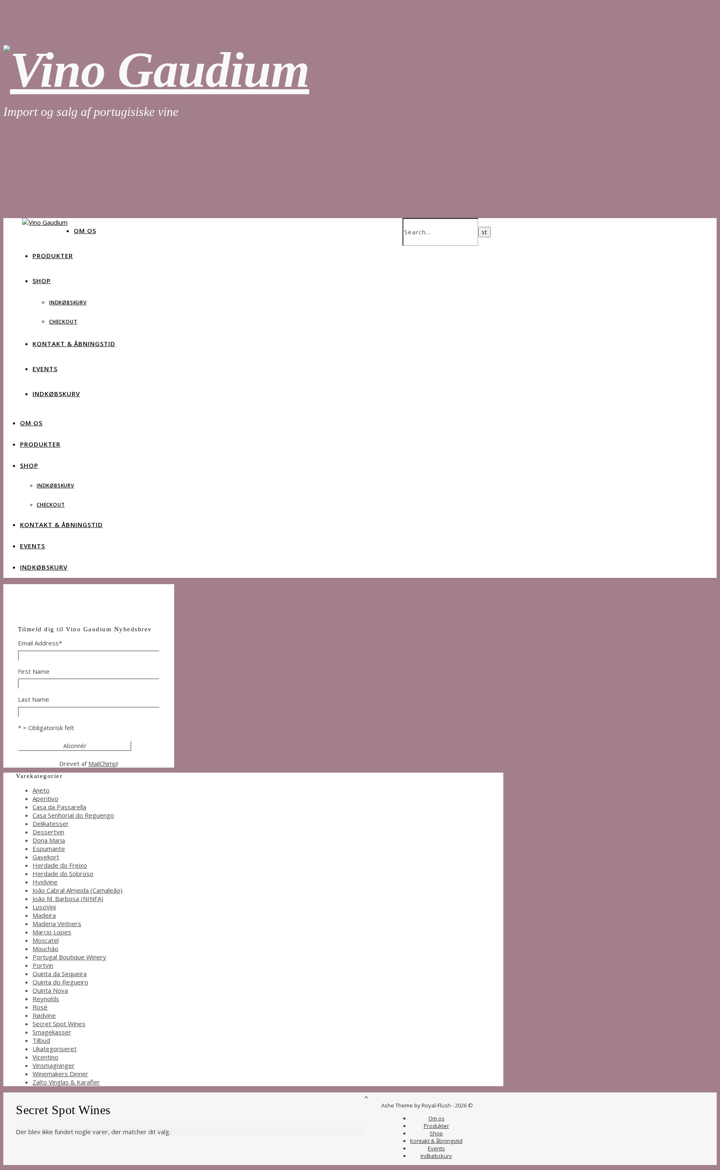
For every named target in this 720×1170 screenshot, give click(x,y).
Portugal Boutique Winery (69, 957)
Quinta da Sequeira (59, 973)
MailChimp (102, 763)
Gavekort (45, 857)
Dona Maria (48, 840)
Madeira (44, 915)
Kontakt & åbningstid (73, 343)
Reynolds (45, 998)
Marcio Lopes (51, 932)
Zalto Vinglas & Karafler (66, 1082)
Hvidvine (45, 882)
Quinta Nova (50, 990)
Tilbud (41, 1040)
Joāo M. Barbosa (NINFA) (67, 898)
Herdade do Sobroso (62, 873)
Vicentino (45, 1057)
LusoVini (44, 907)
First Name (34, 671)
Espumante (48, 848)
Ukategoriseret (54, 1048)
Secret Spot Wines (58, 1023)
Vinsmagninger (53, 1065)
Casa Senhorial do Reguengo (73, 815)
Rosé (40, 1007)
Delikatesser (50, 823)
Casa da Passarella (59, 807)
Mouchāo (45, 948)
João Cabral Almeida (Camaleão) (77, 890)
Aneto (41, 790)
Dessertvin (48, 832)
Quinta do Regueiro (60, 982)
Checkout (63, 321)
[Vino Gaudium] (156, 70)
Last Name (33, 699)
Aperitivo (45, 798)
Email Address (40, 643)
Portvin (42, 965)
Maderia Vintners (56, 923)
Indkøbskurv (68, 302)
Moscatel (45, 940)
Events (45, 368)
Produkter (52, 255)
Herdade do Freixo (59, 865)
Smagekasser (51, 1032)
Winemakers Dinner (60, 1074)
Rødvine (44, 1015)
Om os (85, 230)
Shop (41, 280)
